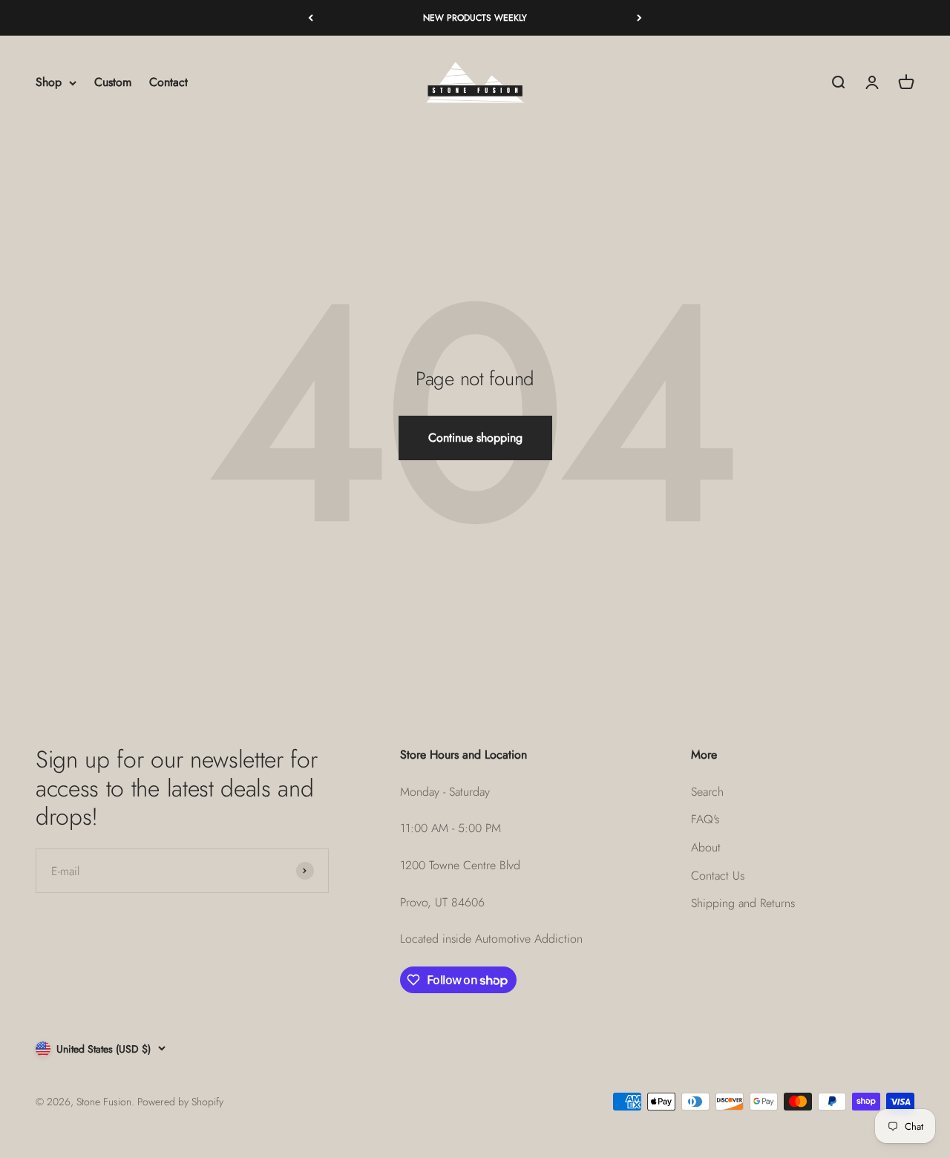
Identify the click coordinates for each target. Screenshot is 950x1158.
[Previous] (310, 17)
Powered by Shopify (180, 1101)
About (706, 847)
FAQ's (705, 819)
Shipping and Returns (743, 903)
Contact (168, 82)
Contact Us (717, 875)
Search (707, 791)
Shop (49, 82)
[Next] (639, 17)
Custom (112, 82)
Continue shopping (475, 437)
